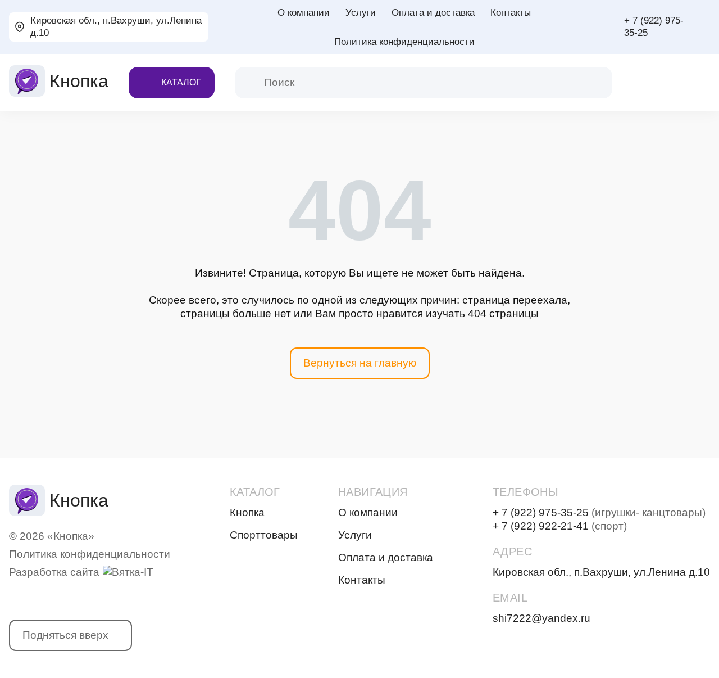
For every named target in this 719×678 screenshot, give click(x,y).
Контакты (510, 12)
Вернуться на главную (359, 363)
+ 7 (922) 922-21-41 (560, 526)
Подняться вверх (65, 635)
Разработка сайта (54, 572)
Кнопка (247, 512)
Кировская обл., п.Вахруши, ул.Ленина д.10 (116, 26)
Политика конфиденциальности (404, 42)
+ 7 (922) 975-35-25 (654, 26)
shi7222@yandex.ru (541, 618)
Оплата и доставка (433, 12)
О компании (303, 12)
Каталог (181, 82)
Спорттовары (264, 535)
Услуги (360, 12)
